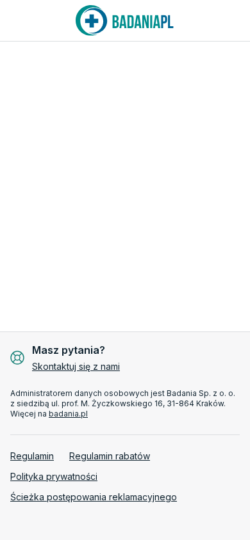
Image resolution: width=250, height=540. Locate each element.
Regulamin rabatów (109, 455)
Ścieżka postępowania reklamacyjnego (93, 496)
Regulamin (32, 455)
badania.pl (68, 413)
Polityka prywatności (53, 476)
